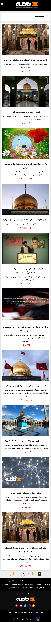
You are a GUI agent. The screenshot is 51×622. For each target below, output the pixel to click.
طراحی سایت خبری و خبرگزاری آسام (23, 619)
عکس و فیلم (29, 584)
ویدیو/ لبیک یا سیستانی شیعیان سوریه (25, 493)
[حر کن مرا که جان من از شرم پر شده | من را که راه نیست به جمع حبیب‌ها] (25, 304)
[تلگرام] (25, 605)
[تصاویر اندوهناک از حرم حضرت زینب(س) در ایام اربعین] (25, 199)
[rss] (33, 605)
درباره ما (20, 594)
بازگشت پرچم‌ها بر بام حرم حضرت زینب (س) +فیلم (25, 386)
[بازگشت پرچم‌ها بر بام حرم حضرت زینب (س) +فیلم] (25, 365)
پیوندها (23, 587)
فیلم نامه (39, 587)
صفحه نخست (41, 581)
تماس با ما (31, 594)
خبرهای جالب (17, 584)
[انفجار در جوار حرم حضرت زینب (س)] (25, 91)
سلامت (39, 584)
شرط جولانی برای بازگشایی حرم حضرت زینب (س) (25, 441)
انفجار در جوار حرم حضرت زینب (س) (25, 112)
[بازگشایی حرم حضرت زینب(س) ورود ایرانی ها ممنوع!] (25, 39)
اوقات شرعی (13, 587)
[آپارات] (16, 605)
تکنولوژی (6, 584)
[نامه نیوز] (27, 4)
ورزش (46, 584)
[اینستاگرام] (29, 605)
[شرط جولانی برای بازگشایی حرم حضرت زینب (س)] (25, 420)
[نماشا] (20, 605)
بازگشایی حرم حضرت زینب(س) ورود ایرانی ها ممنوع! (25, 60)
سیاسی (30, 581)
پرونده (31, 587)
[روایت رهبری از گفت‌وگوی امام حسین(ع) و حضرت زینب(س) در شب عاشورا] (25, 248)
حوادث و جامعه (11, 581)
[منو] (2, 4)
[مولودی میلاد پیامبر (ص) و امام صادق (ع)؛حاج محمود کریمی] (25, 144)
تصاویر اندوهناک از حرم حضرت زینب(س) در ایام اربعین (25, 220)
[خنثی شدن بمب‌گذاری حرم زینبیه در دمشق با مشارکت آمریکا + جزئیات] (25, 527)
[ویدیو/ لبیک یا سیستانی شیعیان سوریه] (25, 472)
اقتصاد (22, 581)
